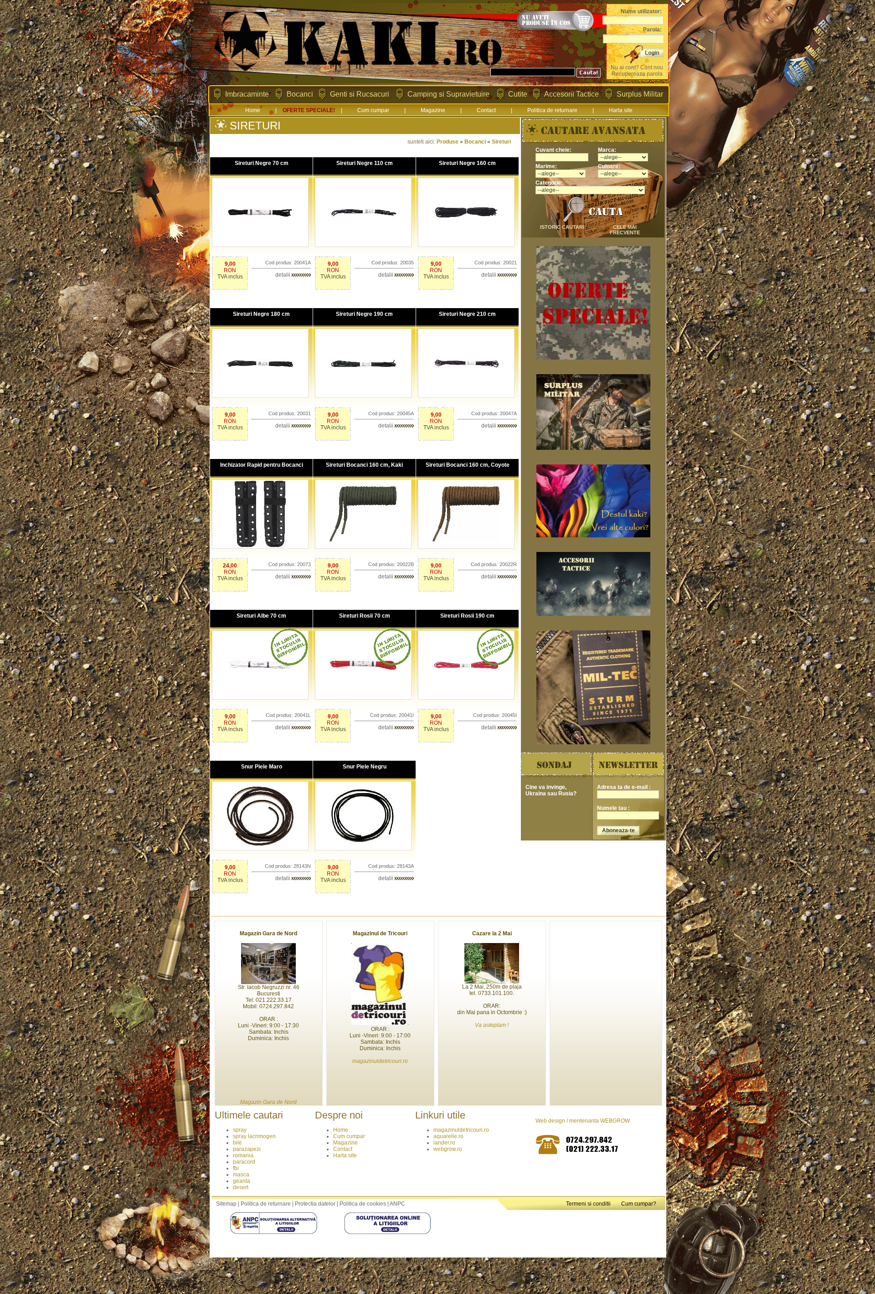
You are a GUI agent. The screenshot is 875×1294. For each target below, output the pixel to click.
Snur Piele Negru (364, 766)
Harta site (621, 110)
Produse (447, 142)
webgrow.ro (447, 1149)
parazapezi (247, 1149)
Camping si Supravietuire (448, 94)
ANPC (397, 1204)
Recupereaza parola (637, 74)
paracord (244, 1162)
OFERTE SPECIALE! (309, 110)
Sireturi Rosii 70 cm (364, 616)
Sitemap (226, 1204)
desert (240, 1187)
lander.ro (444, 1142)
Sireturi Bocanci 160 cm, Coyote (468, 465)
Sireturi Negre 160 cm (467, 163)
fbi (236, 1168)
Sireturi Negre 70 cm (261, 163)
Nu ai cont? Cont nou (637, 67)
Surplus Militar (640, 94)
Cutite (517, 94)
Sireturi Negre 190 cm (364, 314)
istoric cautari (562, 227)
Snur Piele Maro (261, 766)
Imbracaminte (247, 94)
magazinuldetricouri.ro (461, 1130)
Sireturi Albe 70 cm (261, 616)
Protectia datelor (315, 1204)
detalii (283, 275)
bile (237, 1142)
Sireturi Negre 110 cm (364, 163)
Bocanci (300, 94)
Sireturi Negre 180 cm (261, 314)
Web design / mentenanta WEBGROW (582, 1121)
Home (252, 110)
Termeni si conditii (588, 1204)
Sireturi (501, 142)
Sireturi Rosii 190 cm (467, 616)
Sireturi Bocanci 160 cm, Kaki (364, 465)
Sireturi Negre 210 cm (467, 314)
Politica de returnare (552, 110)
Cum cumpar (373, 110)
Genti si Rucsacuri (359, 94)
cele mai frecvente (625, 229)
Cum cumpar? (638, 1204)
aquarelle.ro (448, 1136)
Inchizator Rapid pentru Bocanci (261, 465)
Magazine (433, 110)
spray (240, 1130)
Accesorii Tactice (571, 94)
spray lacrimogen (254, 1136)
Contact (486, 110)
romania (243, 1155)
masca (241, 1174)
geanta (241, 1181)
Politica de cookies (363, 1204)
